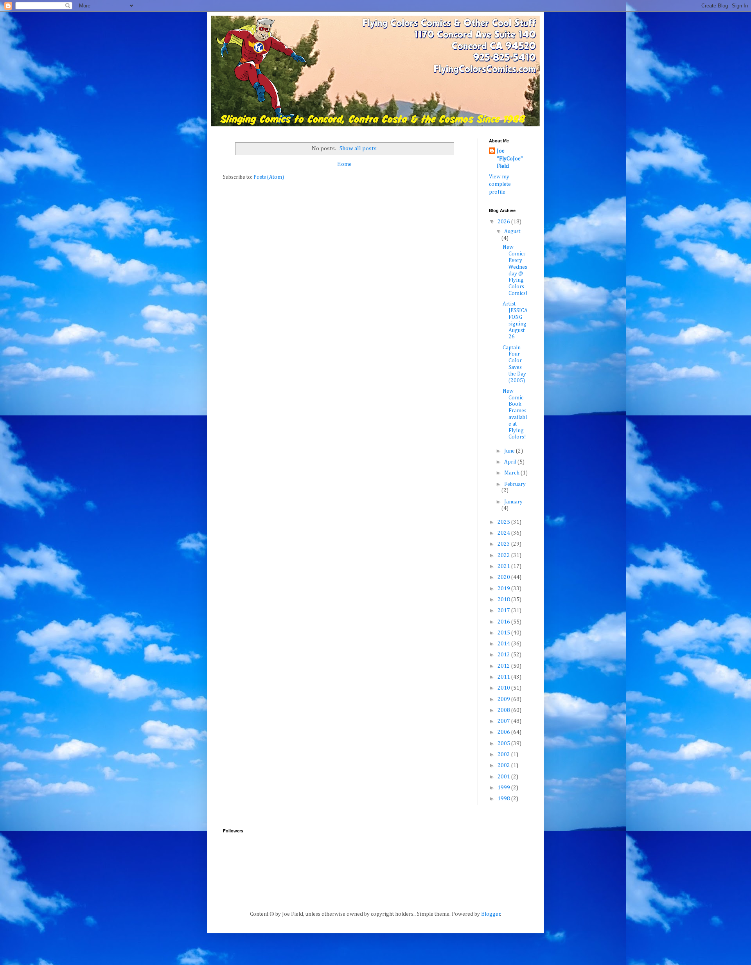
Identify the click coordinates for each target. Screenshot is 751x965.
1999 (504, 788)
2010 (504, 688)
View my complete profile (500, 184)
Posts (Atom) (268, 177)
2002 (504, 765)
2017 (504, 610)
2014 (504, 644)
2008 (504, 710)
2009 (504, 699)
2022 (504, 555)
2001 (504, 777)
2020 (504, 577)
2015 (504, 633)
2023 (504, 544)
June (510, 451)
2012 (504, 666)
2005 (504, 743)
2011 (504, 677)
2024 (504, 533)
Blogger (490, 914)
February (515, 484)
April (510, 462)
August (512, 231)
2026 (504, 222)
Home (344, 164)
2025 (504, 522)
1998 (504, 798)
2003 (504, 754)
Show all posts (358, 148)
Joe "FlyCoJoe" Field (510, 158)
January (513, 502)
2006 (504, 732)
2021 (504, 566)
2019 (504, 588)
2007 (504, 721)
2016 (504, 622)
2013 (504, 655)
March (512, 473)
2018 (504, 599)
